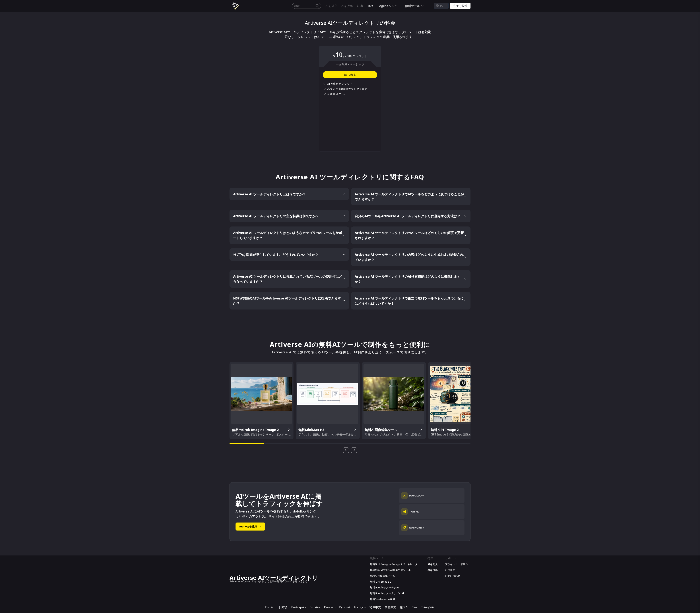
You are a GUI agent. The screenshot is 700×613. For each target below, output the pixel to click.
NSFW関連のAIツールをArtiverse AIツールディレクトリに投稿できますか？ (287, 300)
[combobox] (441, 6)
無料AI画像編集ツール (382, 575)
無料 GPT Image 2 (380, 581)
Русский (345, 607)
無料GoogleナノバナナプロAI (387, 593)
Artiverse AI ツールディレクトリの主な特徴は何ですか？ (276, 216)
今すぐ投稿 (460, 6)
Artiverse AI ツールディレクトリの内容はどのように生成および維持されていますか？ (409, 257)
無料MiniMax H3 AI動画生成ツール (390, 570)
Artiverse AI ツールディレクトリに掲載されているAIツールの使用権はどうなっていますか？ (287, 279)
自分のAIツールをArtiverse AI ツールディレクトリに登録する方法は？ (407, 216)
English (270, 607)
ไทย (414, 607)
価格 (370, 6)
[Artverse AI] (235, 6)
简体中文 (375, 607)
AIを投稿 (347, 6)
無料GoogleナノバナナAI (384, 587)
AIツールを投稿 (248, 526)
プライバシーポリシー (457, 564)
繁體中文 (390, 607)
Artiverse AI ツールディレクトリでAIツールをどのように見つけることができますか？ (409, 196)
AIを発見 (331, 6)
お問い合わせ (452, 575)
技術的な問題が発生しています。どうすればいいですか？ (275, 254)
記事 (360, 6)
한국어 (404, 607)
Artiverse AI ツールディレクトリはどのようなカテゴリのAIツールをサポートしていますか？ (287, 235)
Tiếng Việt (428, 607)
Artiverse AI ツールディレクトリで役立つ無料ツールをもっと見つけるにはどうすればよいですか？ (409, 300)
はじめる (350, 75)
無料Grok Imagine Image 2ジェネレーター (395, 564)
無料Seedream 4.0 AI (382, 599)
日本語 (283, 607)
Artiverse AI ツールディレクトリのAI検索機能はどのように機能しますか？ (407, 279)
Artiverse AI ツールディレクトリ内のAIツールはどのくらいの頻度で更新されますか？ (409, 235)
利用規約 (450, 570)
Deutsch (330, 607)
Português (298, 607)
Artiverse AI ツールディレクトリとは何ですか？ (269, 194)
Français (360, 607)
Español (315, 607)
